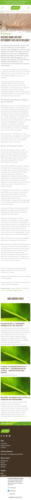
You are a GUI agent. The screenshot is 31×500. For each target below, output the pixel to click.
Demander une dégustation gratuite (12, 454)
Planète (3, 467)
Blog (2, 473)
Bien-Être (3, 465)
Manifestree (4, 461)
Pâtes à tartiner (5, 445)
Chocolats (4, 443)
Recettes (3, 475)
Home (2, 12)
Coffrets (3, 447)
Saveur (3, 463)
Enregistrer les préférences (15, 497)
